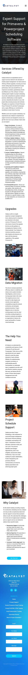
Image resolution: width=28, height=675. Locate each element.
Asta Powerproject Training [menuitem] (14, 611)
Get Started (14, 558)
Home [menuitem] (14, 599)
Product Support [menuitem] (14, 602)
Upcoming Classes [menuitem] (14, 614)
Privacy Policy (14, 665)
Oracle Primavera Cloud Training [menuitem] (14, 605)
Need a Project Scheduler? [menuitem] (14, 617)
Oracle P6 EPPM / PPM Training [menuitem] (14, 608)
